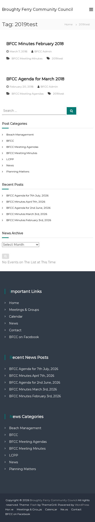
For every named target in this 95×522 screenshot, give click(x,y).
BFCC (10, 140)
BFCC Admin (43, 51)
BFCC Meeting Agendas (28, 93)
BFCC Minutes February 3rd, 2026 (28, 220)
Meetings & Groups (24, 310)
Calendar (16, 317)
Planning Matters (17, 171)
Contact (15, 330)
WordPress (82, 504)
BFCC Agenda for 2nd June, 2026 (28, 207)
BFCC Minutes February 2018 (35, 43)
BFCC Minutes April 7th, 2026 (25, 201)
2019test (57, 58)
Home (14, 303)
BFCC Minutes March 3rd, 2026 (26, 214)
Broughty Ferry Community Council (37, 9)
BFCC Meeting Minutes (27, 58)
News (10, 165)
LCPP (10, 159)
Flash (33, 504)
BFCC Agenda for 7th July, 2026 (27, 195)
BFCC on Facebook (24, 337)
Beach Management (20, 134)
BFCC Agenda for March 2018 (35, 79)
